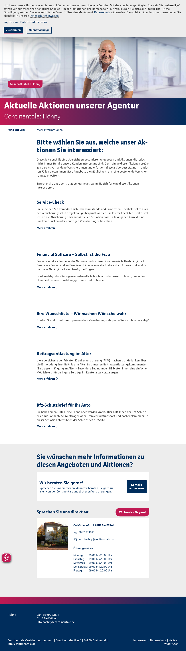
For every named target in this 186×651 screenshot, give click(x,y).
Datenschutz (102, 12)
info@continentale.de (21, 644)
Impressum (11, 22)
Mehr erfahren (46, 228)
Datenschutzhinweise (34, 22)
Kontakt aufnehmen (136, 486)
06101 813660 (86, 532)
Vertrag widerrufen (171, 642)
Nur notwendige (39, 30)
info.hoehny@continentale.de (96, 539)
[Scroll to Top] (167, 314)
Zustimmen (13, 30)
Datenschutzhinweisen (44, 15)
